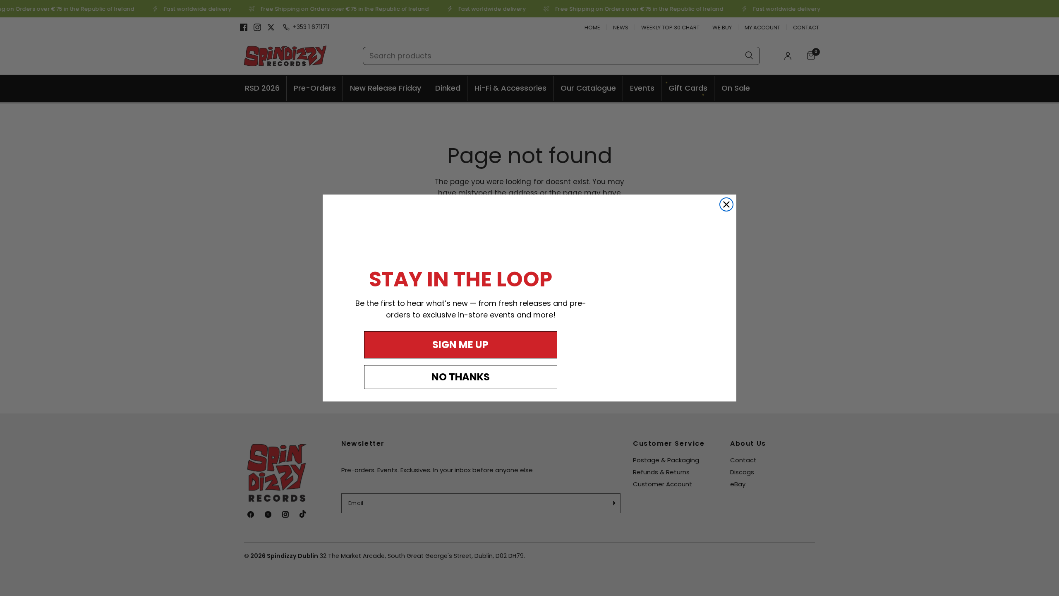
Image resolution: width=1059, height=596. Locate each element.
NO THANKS (460, 377)
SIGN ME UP (460, 344)
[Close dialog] (726, 204)
